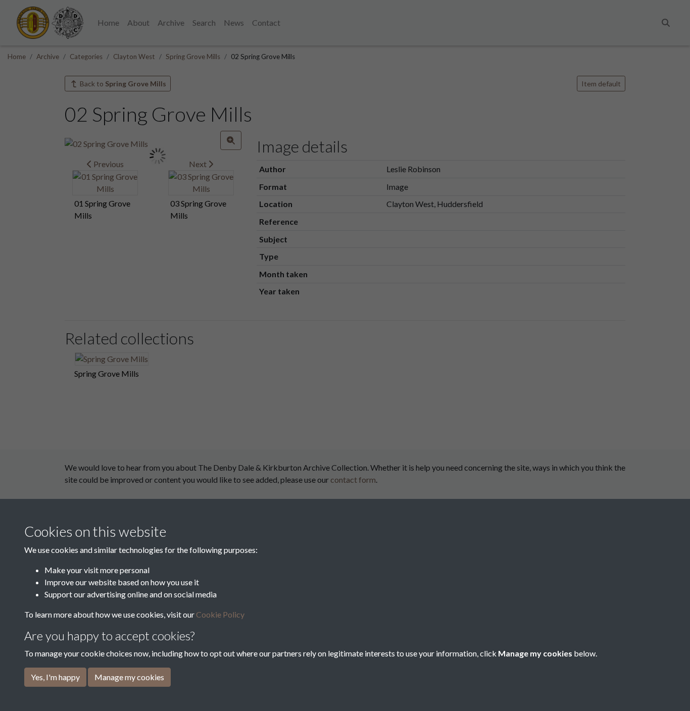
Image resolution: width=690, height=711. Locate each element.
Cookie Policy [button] (220, 614)
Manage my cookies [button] (129, 677)
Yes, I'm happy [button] (55, 677)
